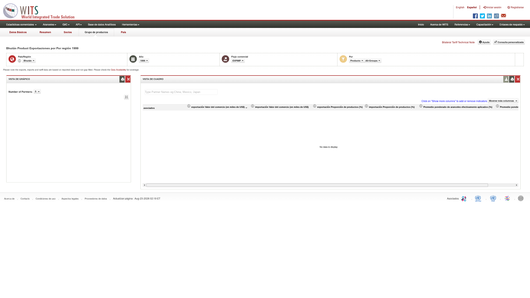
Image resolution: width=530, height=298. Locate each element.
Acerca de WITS (439, 24)
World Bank (522, 198)
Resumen (45, 32)
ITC (464, 198)
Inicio (421, 24)
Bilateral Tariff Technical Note (458, 42)
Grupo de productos (96, 32)
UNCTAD (479, 198)
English (460, 7)
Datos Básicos (18, 32)
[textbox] (181, 92)
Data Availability (119, 69)
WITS (41, 10)
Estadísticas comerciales (20, 24)
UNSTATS (493, 198)
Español (472, 7)
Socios (68, 32)
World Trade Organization (507, 198)
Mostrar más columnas (501, 100)
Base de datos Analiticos (102, 24)
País (123, 32)
